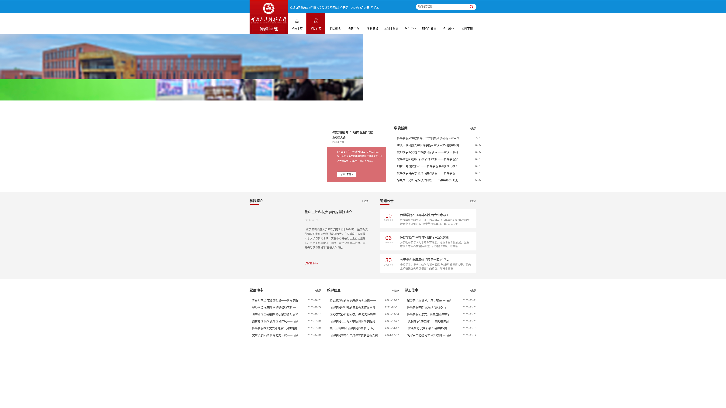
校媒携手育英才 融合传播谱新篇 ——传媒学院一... (428, 173)
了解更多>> (311, 263)
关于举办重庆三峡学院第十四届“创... (424, 259)
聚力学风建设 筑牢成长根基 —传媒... (430, 300)
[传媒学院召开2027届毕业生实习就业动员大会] (288, 153)
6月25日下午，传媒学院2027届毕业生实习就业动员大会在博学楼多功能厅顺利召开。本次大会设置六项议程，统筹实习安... (359, 156)
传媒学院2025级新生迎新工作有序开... (354, 307)
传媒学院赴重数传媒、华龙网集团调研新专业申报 (428, 138)
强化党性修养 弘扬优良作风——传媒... (276, 321)
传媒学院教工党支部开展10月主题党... (276, 328)
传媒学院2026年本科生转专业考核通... (425, 215)
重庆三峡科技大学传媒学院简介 (328, 212)
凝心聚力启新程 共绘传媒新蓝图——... (354, 300)
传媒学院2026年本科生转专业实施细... (425, 237)
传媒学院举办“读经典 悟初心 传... (428, 307)
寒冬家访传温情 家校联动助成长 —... (275, 307)
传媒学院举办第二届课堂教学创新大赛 (354, 335)
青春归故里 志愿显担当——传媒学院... (276, 300)
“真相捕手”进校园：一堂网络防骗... (429, 321)
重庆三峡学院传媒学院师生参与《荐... (353, 328)
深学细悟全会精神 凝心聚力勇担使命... (276, 314)
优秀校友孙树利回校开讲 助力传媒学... (354, 314)
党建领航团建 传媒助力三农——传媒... (276, 335)
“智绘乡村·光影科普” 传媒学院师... (428, 328)
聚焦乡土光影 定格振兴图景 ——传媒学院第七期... (428, 180)
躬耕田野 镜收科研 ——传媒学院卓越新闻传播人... (428, 166)
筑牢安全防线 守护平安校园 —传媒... (430, 335)
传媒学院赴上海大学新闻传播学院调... (353, 321)
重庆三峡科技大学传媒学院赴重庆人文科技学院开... (429, 145)
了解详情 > (346, 174)
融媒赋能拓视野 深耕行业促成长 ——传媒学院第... (428, 159)
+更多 (473, 128)
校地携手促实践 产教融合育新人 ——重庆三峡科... (428, 152)
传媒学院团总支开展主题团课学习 (428, 314)
